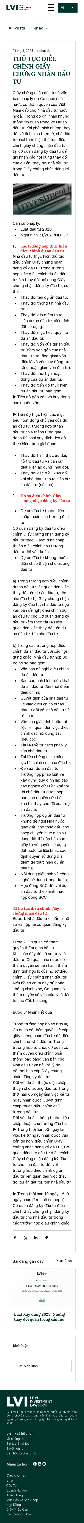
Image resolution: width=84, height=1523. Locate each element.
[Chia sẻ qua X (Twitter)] (25, 1238)
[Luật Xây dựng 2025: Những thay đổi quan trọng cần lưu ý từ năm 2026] (42, 1288)
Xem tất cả (64, 1260)
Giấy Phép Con (17, 1509)
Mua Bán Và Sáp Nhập (22, 1500)
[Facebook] (35, 1464)
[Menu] (51, 7)
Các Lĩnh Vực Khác (19, 1514)
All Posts (17, 28)
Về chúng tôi (15, 1439)
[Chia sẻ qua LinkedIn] (36, 1238)
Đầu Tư (11, 1485)
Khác (38, 28)
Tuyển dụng (14, 1448)
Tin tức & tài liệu (18, 1443)
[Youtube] (44, 1464)
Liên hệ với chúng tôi (21, 1453)
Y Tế (9, 1481)
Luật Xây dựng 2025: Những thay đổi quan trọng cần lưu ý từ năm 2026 (41, 1317)
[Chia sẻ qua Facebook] (15, 1238)
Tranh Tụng (14, 1495)
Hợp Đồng (13, 1505)
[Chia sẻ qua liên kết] (46, 1238)
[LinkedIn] (39, 1464)
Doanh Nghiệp (16, 1490)
